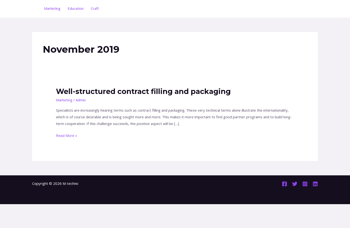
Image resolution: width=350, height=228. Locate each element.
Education (76, 8)
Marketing (52, 8)
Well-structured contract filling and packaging (143, 91)
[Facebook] (284, 184)
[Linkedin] (315, 184)
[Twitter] (294, 184)
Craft (95, 8)
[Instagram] (305, 184)
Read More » (66, 135)
